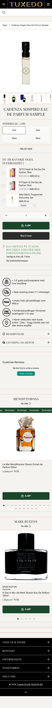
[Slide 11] (44, 505)
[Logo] (26, 4)
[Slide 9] (36, 505)
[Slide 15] (24, 508)
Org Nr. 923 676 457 (33, 684)
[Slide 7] (28, 505)
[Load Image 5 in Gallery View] (41, 98)
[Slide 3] (12, 505)
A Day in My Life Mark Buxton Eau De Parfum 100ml (26, 594)
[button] (48, 4)
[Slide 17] (32, 508)
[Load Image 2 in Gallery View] (13, 98)
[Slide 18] (36, 508)
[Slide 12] (48, 505)
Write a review (26, 373)
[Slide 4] (16, 505)
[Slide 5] (20, 505)
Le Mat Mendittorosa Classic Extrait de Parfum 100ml (23, 466)
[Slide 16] (28, 508)
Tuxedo (20, 684)
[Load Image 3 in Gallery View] (23, 98)
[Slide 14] (20, 508)
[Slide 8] (32, 505)
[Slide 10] (40, 505)
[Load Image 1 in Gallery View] (4, 98)
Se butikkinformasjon (17, 260)
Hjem (5, 25)
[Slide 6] (24, 505)
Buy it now (26, 235)
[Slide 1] (4, 505)
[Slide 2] (8, 505)
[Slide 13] (16, 508)
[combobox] (26, 12)
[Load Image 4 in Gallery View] (32, 98)
